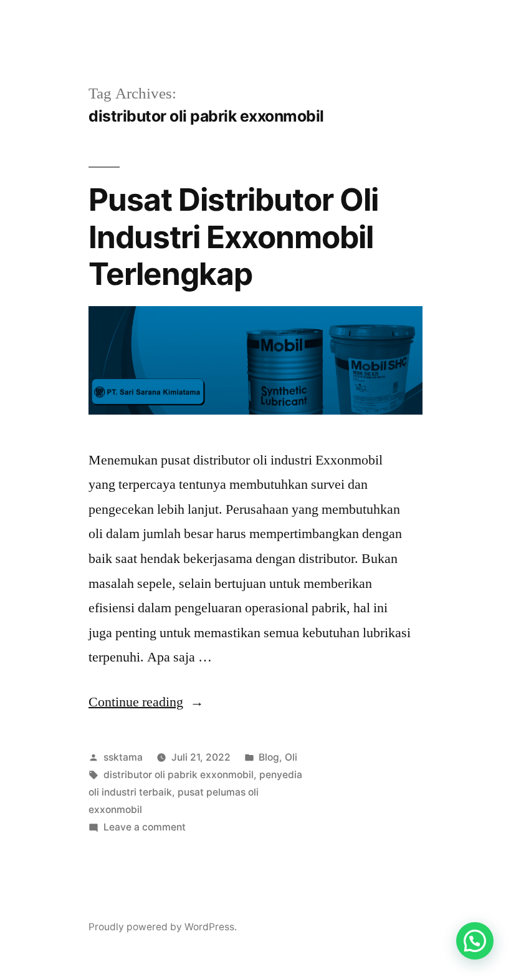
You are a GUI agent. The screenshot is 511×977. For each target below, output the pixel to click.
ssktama (123, 757)
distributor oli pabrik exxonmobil (178, 775)
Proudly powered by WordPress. (162, 927)
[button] (475, 941)
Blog (269, 757)
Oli (291, 757)
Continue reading (146, 702)
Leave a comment (144, 827)
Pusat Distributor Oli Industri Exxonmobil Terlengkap (233, 236)
